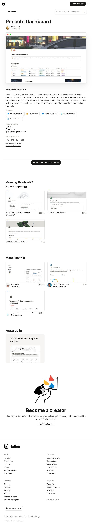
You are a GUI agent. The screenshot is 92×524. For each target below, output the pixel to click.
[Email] (22, 140)
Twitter (10, 127)
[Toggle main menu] (88, 3)
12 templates (15, 29)
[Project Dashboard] (66, 272)
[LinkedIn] (13, 140)
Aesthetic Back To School (16, 242)
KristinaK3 (15, 26)
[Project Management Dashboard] (25, 300)
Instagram (11, 129)
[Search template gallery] (83, 11)
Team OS (15, 284)
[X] (8, 140)
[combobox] (70, 11)
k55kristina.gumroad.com (17, 132)
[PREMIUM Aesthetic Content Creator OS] (25, 200)
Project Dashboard (61, 284)
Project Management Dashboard (24, 313)
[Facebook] (17, 140)
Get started (46, 424)
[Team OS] (25, 272)
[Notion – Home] (4, 4)
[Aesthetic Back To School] (25, 229)
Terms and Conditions (13, 146)
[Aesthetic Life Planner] (66, 200)
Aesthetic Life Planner (56, 213)
